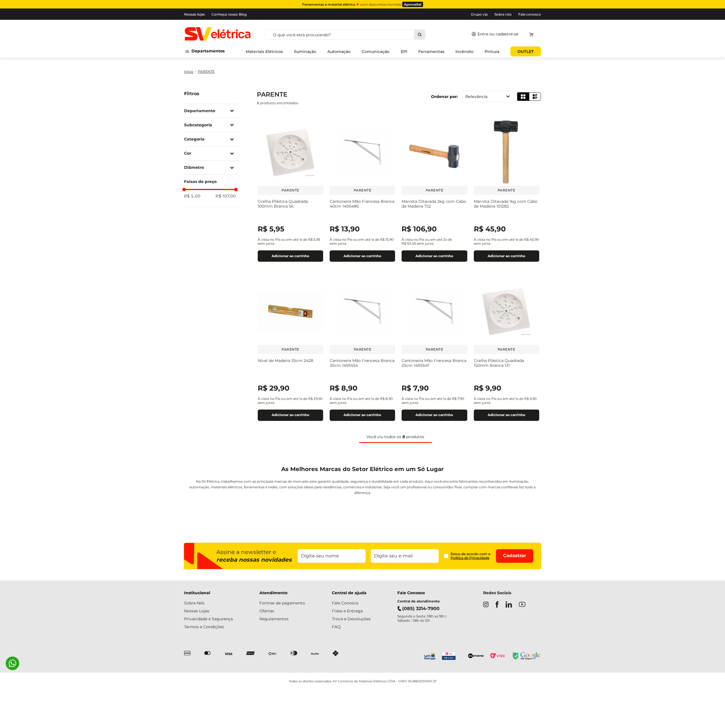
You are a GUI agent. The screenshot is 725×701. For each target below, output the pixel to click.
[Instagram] (486, 605)
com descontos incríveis (361, 4)
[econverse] (476, 656)
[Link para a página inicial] (188, 72)
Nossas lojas (194, 14)
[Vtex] (497, 656)
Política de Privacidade (470, 558)
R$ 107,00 (226, 196)
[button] (210, 110)
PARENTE (206, 72)
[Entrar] (494, 34)
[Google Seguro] (526, 656)
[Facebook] (497, 605)
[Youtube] (522, 605)
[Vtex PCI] (452, 656)
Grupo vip (479, 14)
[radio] (523, 96)
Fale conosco (529, 14)
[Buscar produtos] (419, 34)
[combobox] (365, 34)
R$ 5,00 (192, 196)
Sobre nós (502, 14)
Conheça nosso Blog (229, 14)
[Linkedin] (509, 605)
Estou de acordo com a (470, 556)
